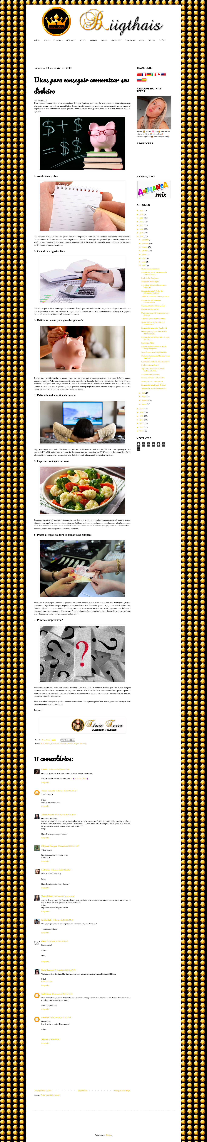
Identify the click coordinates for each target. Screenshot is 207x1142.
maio (144, 265)
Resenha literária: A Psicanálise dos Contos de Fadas (154, 273)
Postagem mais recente (43, 1090)
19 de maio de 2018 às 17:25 (66, 790)
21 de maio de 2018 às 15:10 (62, 994)
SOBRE (47, 40)
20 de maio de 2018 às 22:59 (63, 920)
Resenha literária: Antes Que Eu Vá (154, 328)
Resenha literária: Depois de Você (153, 385)
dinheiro (47, 743)
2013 (142, 423)
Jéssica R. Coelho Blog (50, 1039)
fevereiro (145, 400)
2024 (142, 214)
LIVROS (93, 40)
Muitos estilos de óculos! (150, 268)
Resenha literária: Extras (150, 309)
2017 (142, 408)
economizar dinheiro (66, 743)
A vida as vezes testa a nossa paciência (155, 296)
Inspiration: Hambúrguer (150, 281)
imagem (76, 743)
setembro (145, 250)
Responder (45, 782)
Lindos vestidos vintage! (150, 365)
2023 (142, 218)
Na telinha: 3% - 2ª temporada (152, 381)
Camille (44, 769)
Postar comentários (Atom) (50, 1095)
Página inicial (82, 1090)
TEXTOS (82, 40)
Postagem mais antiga (122, 1090)
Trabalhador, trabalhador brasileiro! (154, 388)
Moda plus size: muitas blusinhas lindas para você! (155, 356)
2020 (142, 229)
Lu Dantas (45, 869)
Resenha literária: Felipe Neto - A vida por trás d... (155, 338)
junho (144, 261)
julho (144, 258)
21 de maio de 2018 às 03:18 (57, 941)
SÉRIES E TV (116, 40)
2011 (142, 431)
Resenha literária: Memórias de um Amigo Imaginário (153, 347)
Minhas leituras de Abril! (150, 374)
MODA (142, 40)
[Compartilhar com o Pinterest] (73, 740)
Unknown (45, 1017)
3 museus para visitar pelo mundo (153, 318)
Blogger (108, 1135)
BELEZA (152, 40)
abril (143, 393)
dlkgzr (43, 941)
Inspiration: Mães (147, 343)
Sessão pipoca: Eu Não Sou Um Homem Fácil (152, 323)
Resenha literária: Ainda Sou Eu (152, 377)
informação (83, 743)
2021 (142, 225)
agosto (144, 254)
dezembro (145, 239)
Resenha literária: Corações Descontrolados (151, 301)
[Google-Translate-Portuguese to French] (144, 76)
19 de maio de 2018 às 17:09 (59, 769)
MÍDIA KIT (70, 40)
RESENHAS (130, 40)
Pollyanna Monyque (49, 846)
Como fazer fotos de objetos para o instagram (153, 286)
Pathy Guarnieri (47, 970)
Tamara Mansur (47, 814)
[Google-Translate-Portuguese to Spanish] (144, 81)
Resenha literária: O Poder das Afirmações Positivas (152, 292)
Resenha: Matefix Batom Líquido (153, 305)
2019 (142, 232)
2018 (142, 236)
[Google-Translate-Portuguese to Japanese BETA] (158, 76)
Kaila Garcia (46, 994)
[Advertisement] (92, 54)
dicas (42, 743)
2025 (142, 210)
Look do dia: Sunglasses (150, 278)
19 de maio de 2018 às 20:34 (65, 814)
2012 (142, 427)
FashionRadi (46, 920)
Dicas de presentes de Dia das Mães (154, 352)
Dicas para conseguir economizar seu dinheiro (154, 314)
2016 (142, 412)
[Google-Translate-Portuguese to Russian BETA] (139, 81)
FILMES (104, 40)
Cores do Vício (46, 981)
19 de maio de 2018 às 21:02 (68, 846)
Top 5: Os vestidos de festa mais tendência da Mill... (153, 369)
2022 (142, 221)
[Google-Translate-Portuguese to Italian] (153, 76)
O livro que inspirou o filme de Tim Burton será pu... (154, 332)
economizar (55, 743)
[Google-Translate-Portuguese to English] (163, 76)
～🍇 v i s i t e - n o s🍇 (79, 778)
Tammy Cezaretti (48, 790)
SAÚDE (162, 40)
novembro (145, 243)
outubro (145, 247)
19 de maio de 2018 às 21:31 (61, 869)
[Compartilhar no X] (67, 740)
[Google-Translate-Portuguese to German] (149, 76)
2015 (142, 416)
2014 (142, 419)
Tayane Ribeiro (47, 896)
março (144, 396)
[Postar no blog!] (64, 740)
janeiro (144, 404)
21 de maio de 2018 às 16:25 (60, 1017)
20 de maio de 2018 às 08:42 (64, 896)
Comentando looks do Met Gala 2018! (155, 361)
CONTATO (58, 40)
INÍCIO (37, 40)
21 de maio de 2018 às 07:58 (65, 970)
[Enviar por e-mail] (61, 740)
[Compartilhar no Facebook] (70, 740)
